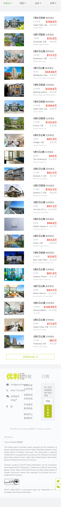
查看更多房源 (29, 357)
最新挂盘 (28, 385)
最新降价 (28, 418)
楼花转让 (28, 414)
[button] (58, 481)
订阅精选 (48, 411)
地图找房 (28, 394)
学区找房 (28, 398)
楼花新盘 (28, 408)
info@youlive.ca (19, 384)
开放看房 (28, 404)
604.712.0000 (18, 390)
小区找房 (28, 389)
